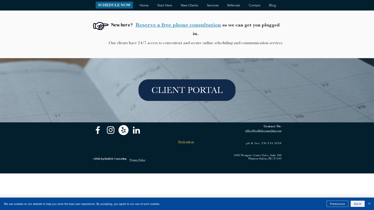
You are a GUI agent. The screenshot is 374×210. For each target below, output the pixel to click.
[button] (114, 5)
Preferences (337, 204)
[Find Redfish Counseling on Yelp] (123, 130)
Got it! (357, 204)
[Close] (369, 204)
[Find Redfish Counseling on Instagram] (111, 130)
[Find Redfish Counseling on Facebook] (98, 130)
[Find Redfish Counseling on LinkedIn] (136, 130)
